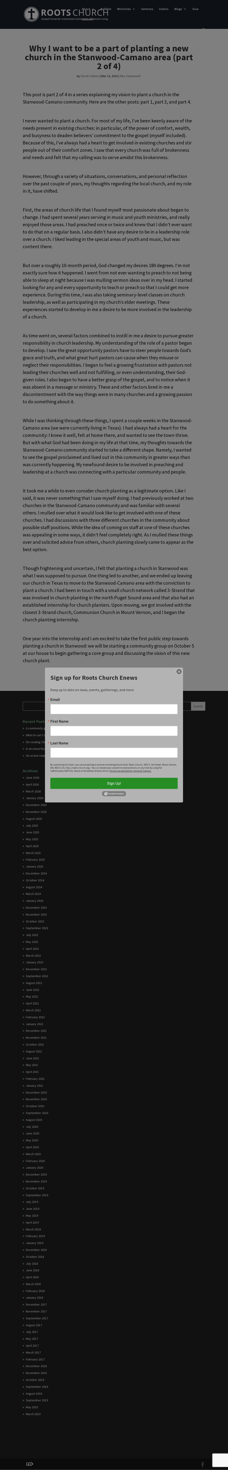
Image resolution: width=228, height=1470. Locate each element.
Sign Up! (114, 783)
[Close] (179, 671)
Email (55, 699)
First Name (59, 721)
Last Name (59, 743)
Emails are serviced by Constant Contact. (131, 770)
